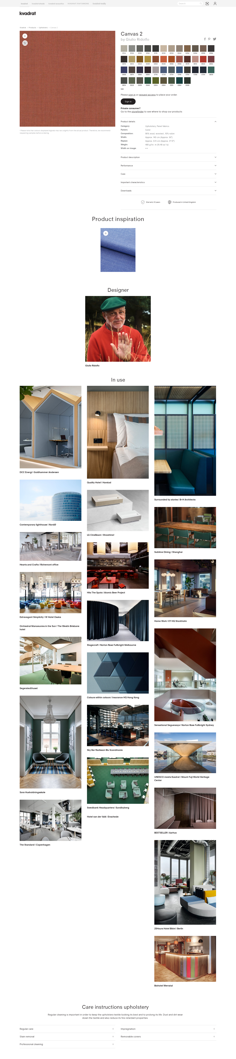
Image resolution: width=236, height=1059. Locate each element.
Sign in (131, 94)
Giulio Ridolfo (92, 365)
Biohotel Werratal (163, 985)
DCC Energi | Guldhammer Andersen (39, 472)
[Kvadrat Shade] (38, 3)
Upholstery (43, 28)
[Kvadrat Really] (99, 3)
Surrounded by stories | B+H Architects (174, 499)
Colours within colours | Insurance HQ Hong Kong (113, 697)
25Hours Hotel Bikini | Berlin (168, 928)
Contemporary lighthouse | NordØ (38, 524)
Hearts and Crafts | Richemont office (39, 564)
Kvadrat (23, 28)
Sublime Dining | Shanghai (168, 552)
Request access (147, 94)
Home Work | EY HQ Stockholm (170, 621)
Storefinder (138, 111)
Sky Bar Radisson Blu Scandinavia (105, 750)
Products (32, 28)
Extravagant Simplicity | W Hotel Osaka (40, 617)
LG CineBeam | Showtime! (100, 535)
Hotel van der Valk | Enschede (103, 816)
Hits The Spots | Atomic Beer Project (106, 592)
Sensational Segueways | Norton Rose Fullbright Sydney (184, 725)
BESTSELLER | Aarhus (165, 832)
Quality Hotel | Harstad (99, 482)
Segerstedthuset (29, 688)
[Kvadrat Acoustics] (56, 3)
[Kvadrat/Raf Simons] (78, 3)
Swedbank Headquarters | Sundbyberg (108, 807)
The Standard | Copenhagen (35, 844)
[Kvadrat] (24, 3)
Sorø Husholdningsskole (32, 792)
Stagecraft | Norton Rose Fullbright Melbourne (111, 645)
